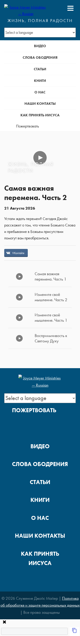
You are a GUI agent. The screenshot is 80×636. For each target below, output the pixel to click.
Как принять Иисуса (40, 115)
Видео (40, 46)
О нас (40, 92)
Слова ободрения (40, 57)
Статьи (40, 69)
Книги (40, 80)
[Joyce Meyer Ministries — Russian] (25, 8)
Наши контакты (40, 103)
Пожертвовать (27, 126)
